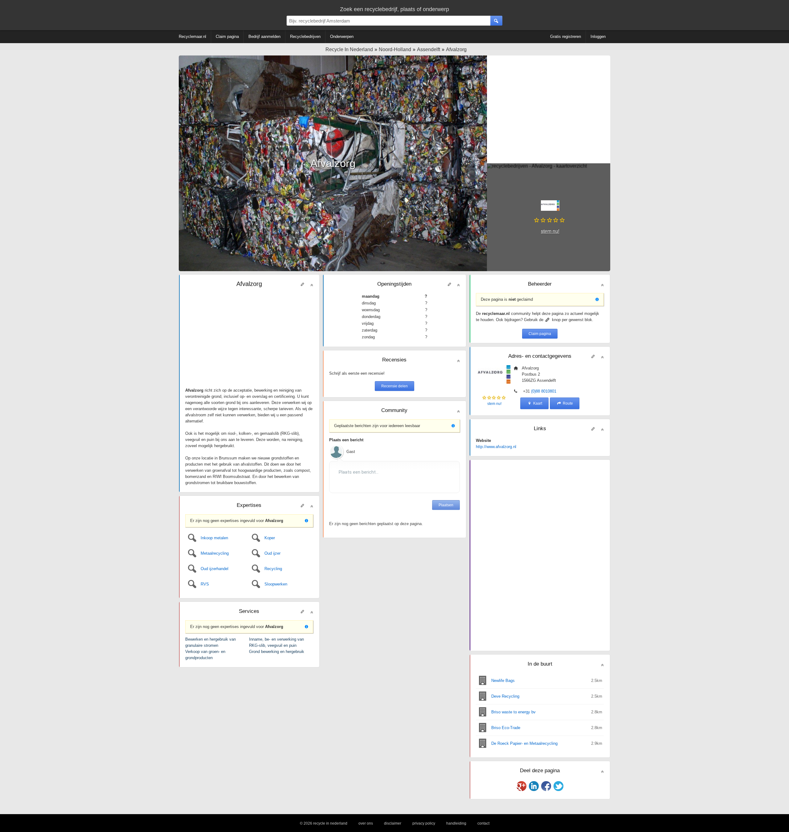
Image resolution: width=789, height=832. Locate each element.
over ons (365, 823)
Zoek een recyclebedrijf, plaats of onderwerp (394, 9)
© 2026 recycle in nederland (323, 823)
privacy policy (423, 823)
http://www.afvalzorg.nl (496, 446)
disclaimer (392, 823)
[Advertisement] (548, 109)
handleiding (456, 823)
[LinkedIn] (534, 786)
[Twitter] (558, 786)
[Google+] (521, 786)
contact (483, 823)
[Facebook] (546, 786)
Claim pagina (540, 334)
